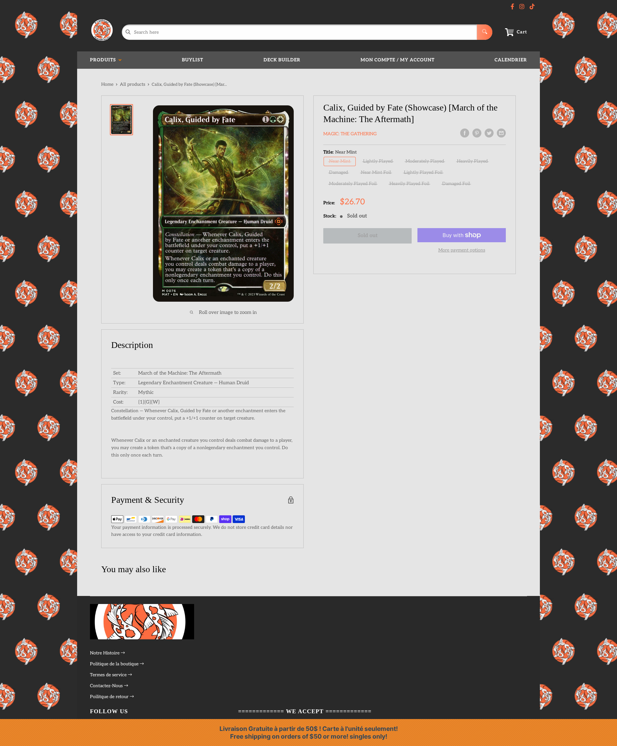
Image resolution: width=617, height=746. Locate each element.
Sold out (368, 236)
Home (107, 84)
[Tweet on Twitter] (489, 133)
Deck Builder (282, 60)
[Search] (484, 32)
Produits (104, 60)
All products (132, 84)
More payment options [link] (461, 250)
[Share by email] (501, 133)
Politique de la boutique (115, 664)
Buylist (192, 60)
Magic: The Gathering (350, 134)
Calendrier (511, 60)
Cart (522, 32)
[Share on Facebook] (464, 133)
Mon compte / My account (397, 60)
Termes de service (109, 675)
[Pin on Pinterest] (476, 133)
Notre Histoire (105, 653)
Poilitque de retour (110, 696)
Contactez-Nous (107, 685)
